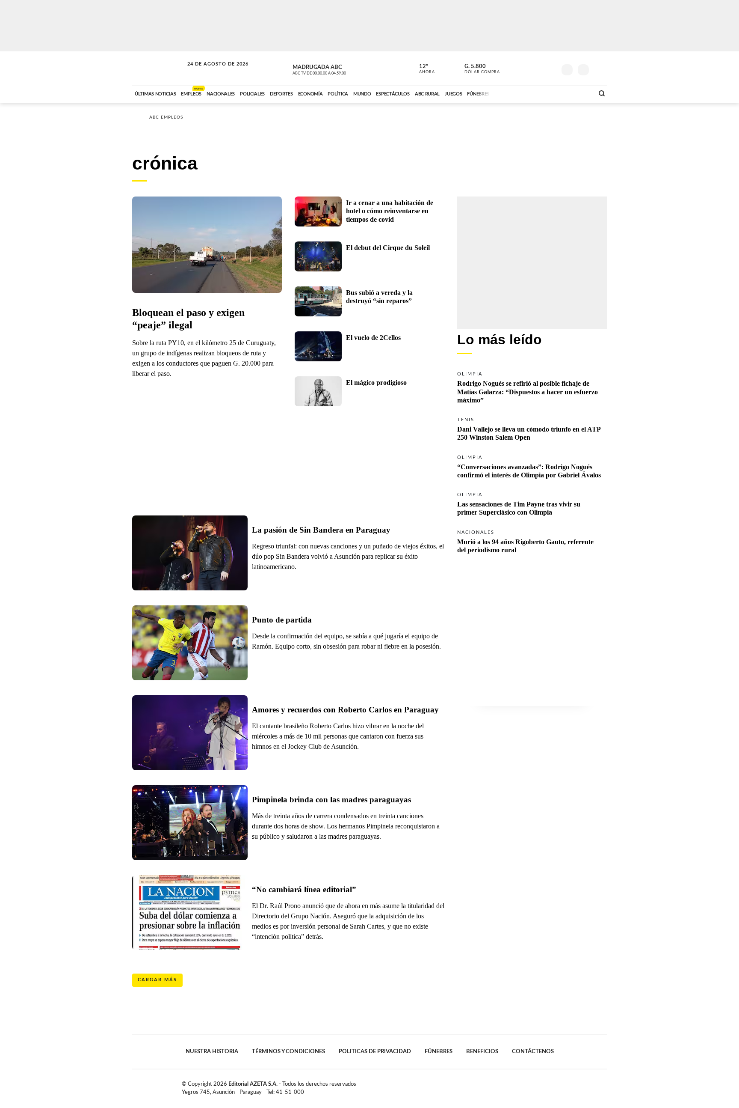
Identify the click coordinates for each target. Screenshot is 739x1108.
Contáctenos (533, 1051)
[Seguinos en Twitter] (524, 68)
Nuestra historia (212, 1051)
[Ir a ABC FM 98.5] (576, 92)
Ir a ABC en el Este (210, 72)
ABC (158, 68)
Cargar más (157, 979)
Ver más (532, 386)
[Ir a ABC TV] (518, 92)
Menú (599, 68)
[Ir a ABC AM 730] (542, 92)
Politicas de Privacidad (375, 1051)
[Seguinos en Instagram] (549, 68)
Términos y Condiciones (288, 1051)
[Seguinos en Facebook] (511, 68)
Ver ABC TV (335, 68)
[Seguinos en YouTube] (537, 68)
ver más (422, 68)
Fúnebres (438, 1051)
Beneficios (482, 1051)
